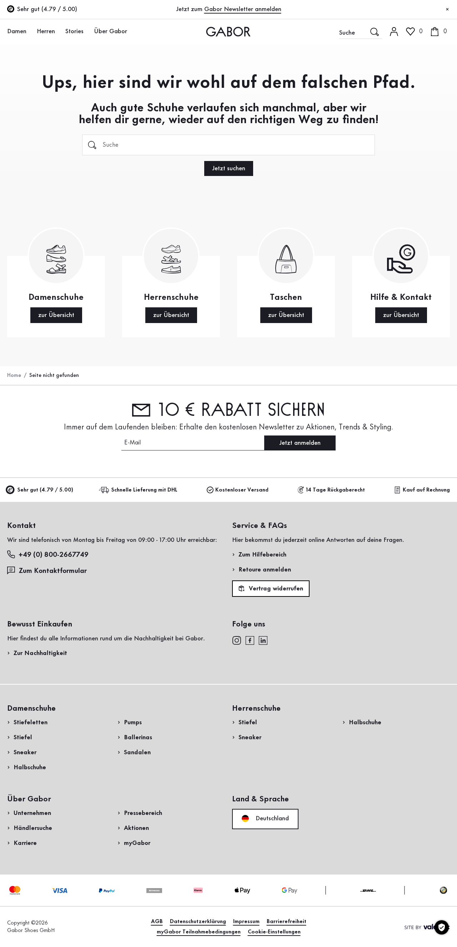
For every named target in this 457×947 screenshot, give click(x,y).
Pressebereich (143, 813)
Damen (16, 31)
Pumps (133, 722)
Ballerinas (138, 737)
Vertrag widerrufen (275, 589)
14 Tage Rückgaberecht (335, 490)
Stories (74, 31)
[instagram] (236, 640)
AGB (157, 921)
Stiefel (23, 737)
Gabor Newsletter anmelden (242, 9)
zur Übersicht (56, 315)
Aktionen (136, 828)
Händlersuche (33, 828)
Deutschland (271, 818)
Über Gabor (110, 31)
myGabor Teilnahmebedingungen (199, 932)
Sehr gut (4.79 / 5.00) (45, 490)
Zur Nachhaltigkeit (40, 653)
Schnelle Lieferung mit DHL (144, 490)
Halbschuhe (30, 767)
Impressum (246, 921)
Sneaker (25, 752)
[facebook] (250, 640)
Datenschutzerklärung (198, 921)
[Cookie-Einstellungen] (442, 927)
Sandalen (137, 752)
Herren (46, 31)
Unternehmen (32, 813)
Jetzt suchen (228, 168)
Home (14, 375)
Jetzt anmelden (300, 443)
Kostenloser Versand (241, 490)
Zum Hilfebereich (262, 555)
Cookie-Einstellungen (274, 932)
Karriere (25, 843)
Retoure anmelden (264, 570)
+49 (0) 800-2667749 (54, 555)
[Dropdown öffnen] (30, 31)
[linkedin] (263, 640)
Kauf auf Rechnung (426, 490)
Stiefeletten (30, 722)
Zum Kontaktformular (54, 571)
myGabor (137, 843)
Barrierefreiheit (286, 921)
